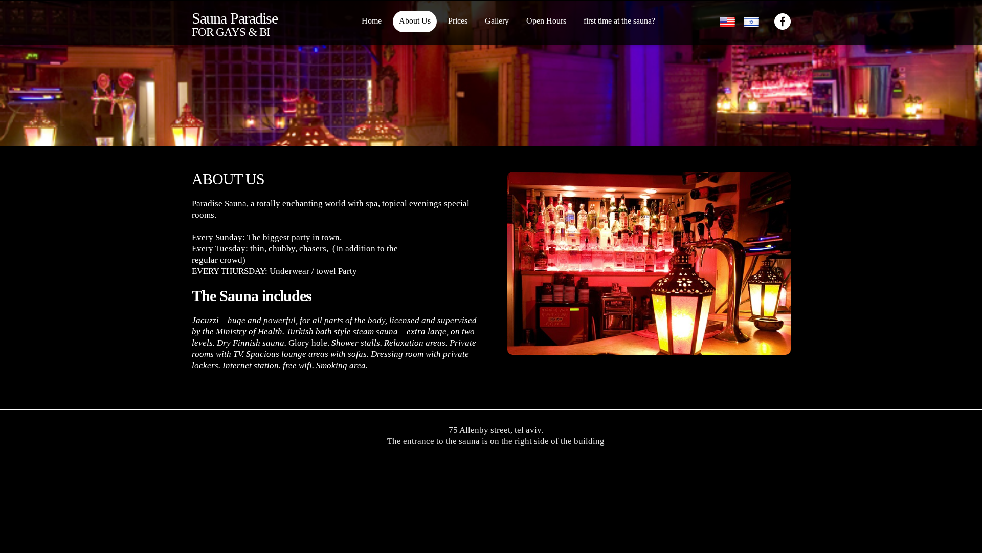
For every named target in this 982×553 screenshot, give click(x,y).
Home (372, 20)
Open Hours (546, 20)
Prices (457, 20)
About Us (415, 20)
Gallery (497, 20)
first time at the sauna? (619, 20)
